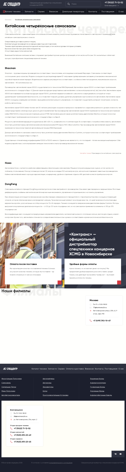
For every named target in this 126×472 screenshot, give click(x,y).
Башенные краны (97, 379)
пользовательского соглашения (60, 463)
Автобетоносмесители (10, 395)
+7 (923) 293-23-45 (22, 442)
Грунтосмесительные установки (55, 395)
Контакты (92, 12)
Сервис (41, 12)
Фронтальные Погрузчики (11, 379)
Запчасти (29, 12)
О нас (121, 12)
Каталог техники (12, 12)
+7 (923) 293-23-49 (22, 435)
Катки (45, 391)
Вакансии (53, 12)
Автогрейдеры (48, 379)
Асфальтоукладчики (98, 383)
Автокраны (47, 383)
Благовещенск (111, 5)
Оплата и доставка (75, 369)
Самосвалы (6, 383)
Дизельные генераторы (73, 12)
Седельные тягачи (8, 387)
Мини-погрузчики (8, 391)
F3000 (46, 94)
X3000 (34, 87)
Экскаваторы (48, 387)
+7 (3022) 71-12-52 (114, 2)
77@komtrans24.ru (100, 307)
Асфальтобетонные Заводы (101, 395)
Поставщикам (107, 12)
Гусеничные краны (97, 387)
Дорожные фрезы (97, 391)
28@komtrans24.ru (20, 416)
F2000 (22, 108)
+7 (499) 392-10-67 (102, 320)
